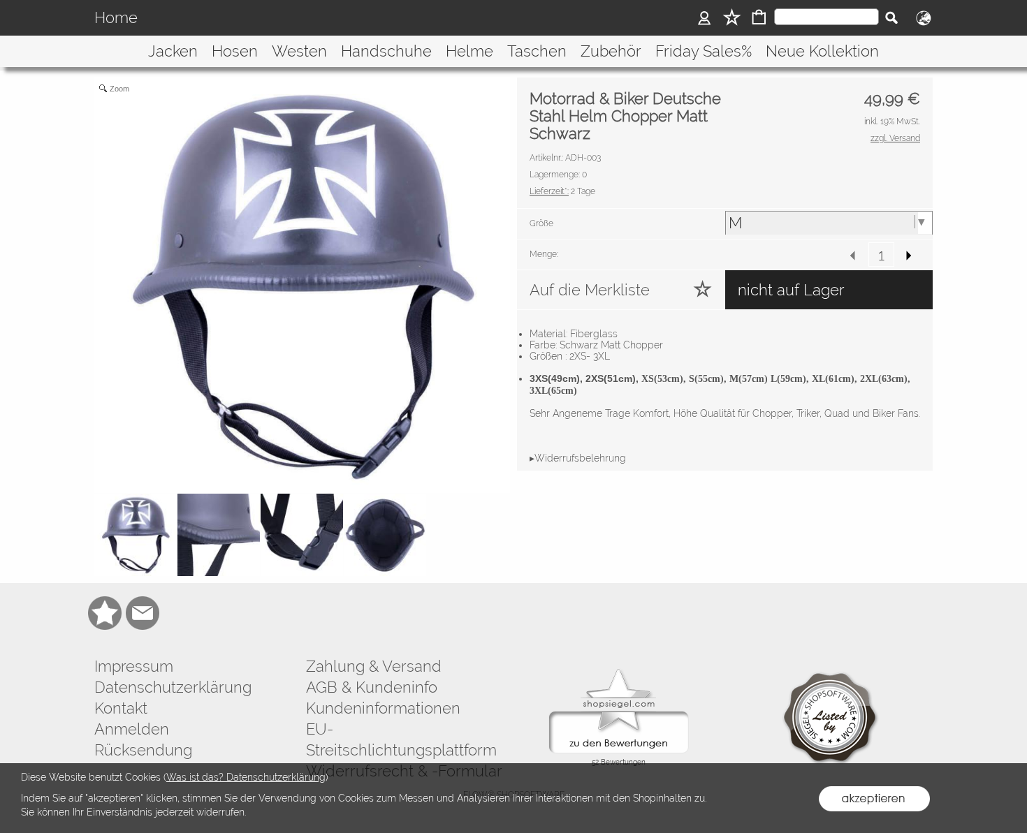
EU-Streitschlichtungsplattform (401, 739)
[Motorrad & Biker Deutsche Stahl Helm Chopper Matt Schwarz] (135, 535)
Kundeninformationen (383, 708)
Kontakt (120, 708)
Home (116, 18)
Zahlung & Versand (374, 666)
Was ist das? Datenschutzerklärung (246, 777)
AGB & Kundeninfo (371, 687)
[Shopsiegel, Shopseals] (619, 672)
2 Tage (562, 191)
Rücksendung (143, 750)
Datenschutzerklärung (173, 687)
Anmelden (131, 729)
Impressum (133, 666)
